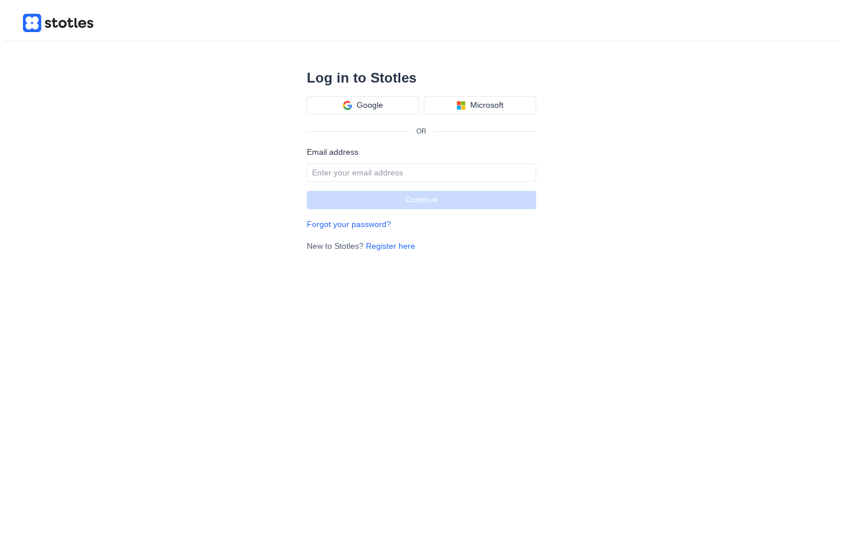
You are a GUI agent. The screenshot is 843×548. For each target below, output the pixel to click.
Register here (390, 245)
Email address (332, 151)
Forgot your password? (349, 224)
